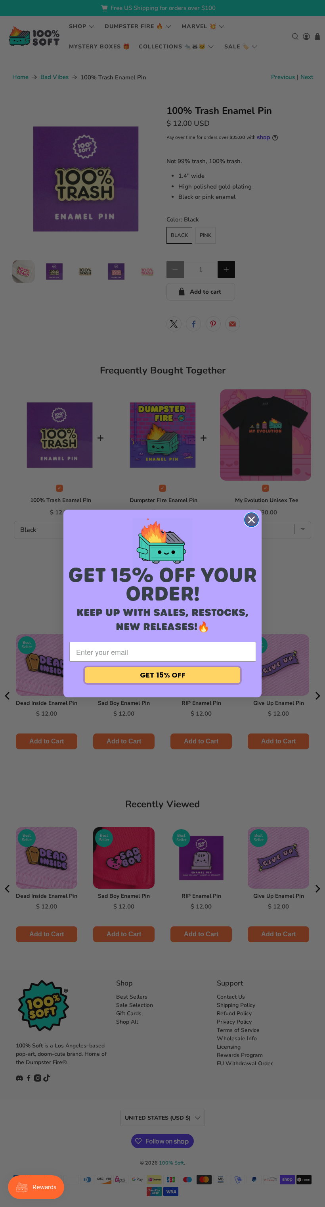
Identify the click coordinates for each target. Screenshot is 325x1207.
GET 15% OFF (162, 675)
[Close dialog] (251, 520)
